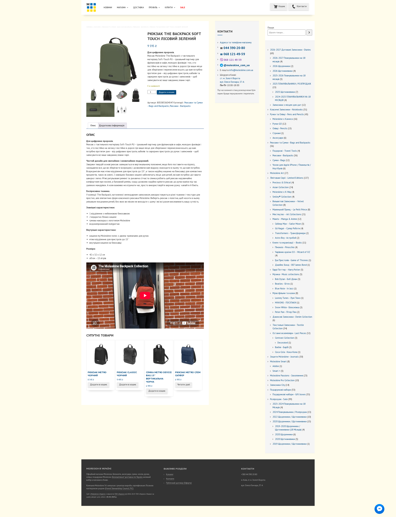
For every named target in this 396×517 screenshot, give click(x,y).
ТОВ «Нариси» (120, 494)
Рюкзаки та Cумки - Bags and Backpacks (117, 27)
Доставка (138, 7)
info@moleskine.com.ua (241, 70)
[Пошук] (309, 33)
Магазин (121, 7)
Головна (89, 27)
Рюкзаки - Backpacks (140, 27)
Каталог (169, 474)
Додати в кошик (166, 92)
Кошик (281, 6)
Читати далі (183, 384)
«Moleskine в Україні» (98, 494)
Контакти (301, 6)
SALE (182, 7)
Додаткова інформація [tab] (111, 125)
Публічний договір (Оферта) (179, 483)
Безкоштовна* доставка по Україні (127, 477)
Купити (169, 7)
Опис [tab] (93, 125)
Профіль (153, 7)
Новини (108, 7)
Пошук (271, 27)
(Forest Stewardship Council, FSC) (119, 488)
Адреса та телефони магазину (236, 42)
